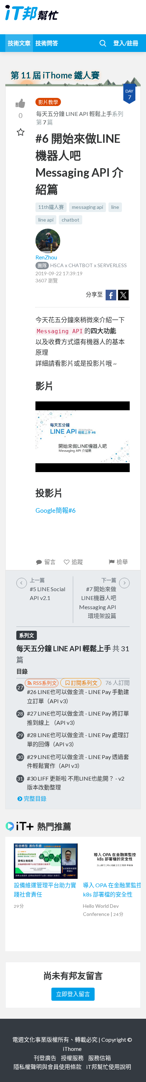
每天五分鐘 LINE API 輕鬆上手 (74, 113)
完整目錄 (35, 798)
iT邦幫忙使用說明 (108, 1066)
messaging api (87, 207)
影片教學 (48, 102)
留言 (50, 561)
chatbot (70, 220)
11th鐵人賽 (51, 207)
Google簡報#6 (55, 510)
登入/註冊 (125, 43)
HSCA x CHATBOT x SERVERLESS (82, 265)
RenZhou (46, 257)
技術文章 (19, 43)
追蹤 (77, 561)
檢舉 (122, 561)
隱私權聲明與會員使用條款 (47, 1066)
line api (46, 220)
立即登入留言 (73, 993)
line (115, 207)
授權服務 (72, 1057)
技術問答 (46, 43)
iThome (72, 1048)
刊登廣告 (45, 1057)
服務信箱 (99, 1057)
